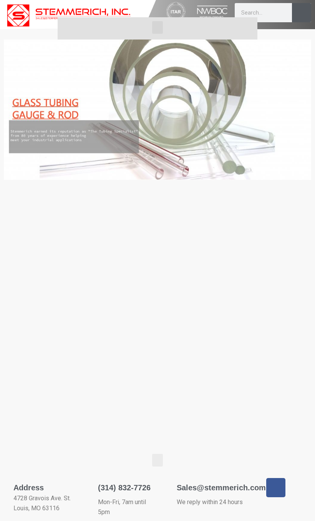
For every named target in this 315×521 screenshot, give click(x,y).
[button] (157, 27)
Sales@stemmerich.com (221, 487)
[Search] (301, 12)
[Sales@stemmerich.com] (166, 483)
